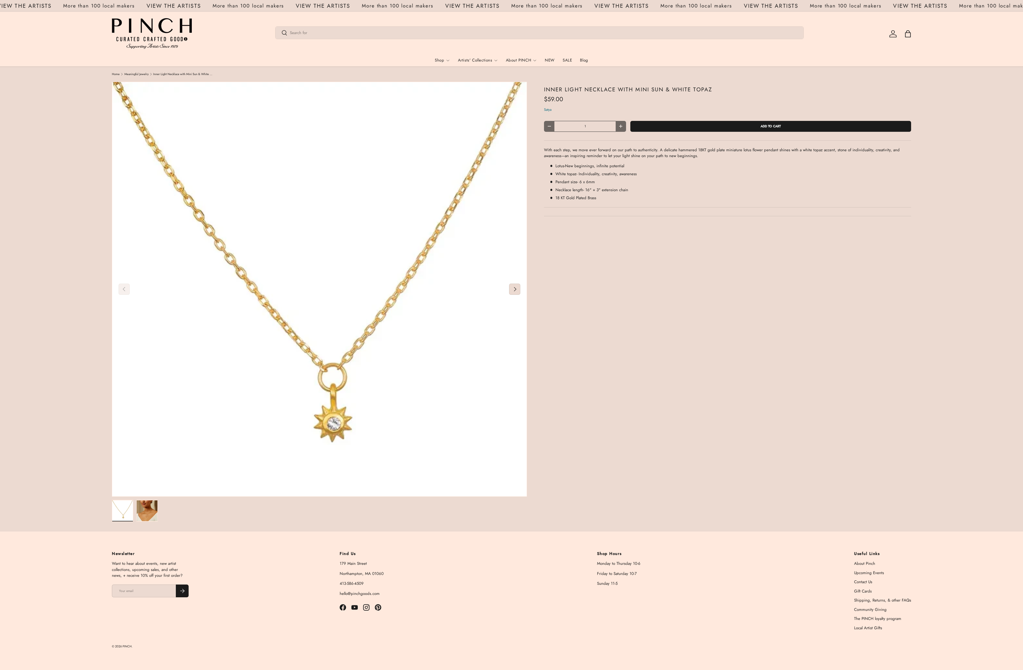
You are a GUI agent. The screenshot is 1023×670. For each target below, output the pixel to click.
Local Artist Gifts (868, 628)
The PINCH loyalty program (877, 619)
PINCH (127, 646)
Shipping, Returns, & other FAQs (882, 600)
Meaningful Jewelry (136, 74)
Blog (584, 60)
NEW (550, 60)
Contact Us (863, 582)
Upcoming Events (869, 573)
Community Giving (870, 609)
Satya (547, 109)
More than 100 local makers (108, 5)
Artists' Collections (475, 60)
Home (116, 74)
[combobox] (539, 33)
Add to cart (771, 126)
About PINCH (518, 60)
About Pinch (864, 563)
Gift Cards (863, 591)
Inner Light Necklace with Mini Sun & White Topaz (183, 74)
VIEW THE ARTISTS (33, 6)
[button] (908, 34)
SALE (567, 60)
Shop (439, 60)
